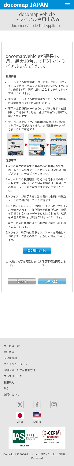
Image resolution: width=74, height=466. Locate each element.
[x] (20, 404)
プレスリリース (13, 376)
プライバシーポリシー (17, 364)
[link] (22, 281)
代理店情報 (10, 358)
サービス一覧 (12, 346)
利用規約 (9, 382)
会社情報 (9, 352)
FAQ (6, 388)
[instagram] (54, 404)
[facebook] (37, 404)
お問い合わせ (12, 394)
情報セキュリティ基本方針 (19, 370)
